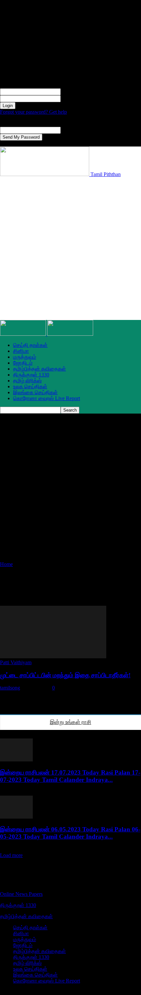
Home (6, 564)
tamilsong (10, 687)
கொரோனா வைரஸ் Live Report (46, 398)
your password (76, 98)
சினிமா (21, 351)
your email (72, 130)
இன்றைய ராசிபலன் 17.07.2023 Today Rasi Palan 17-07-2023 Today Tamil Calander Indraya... (70, 776)
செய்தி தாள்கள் (30, 345)
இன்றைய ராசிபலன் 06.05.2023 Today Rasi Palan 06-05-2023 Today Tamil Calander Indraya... (70, 833)
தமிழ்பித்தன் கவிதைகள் (39, 369)
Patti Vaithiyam (15, 662)
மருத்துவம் (24, 357)
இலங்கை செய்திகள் (35, 392)
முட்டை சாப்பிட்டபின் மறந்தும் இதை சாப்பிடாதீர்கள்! (65, 675)
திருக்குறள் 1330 (31, 374)
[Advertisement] (70, 248)
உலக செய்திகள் (30, 386)
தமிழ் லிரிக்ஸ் (27, 380)
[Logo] (23, 334)
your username (76, 91)
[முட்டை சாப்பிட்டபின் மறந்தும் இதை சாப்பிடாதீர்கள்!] (53, 656)
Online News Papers (21, 894)
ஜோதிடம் (22, 363)
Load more (11, 855)
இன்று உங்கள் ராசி (70, 722)
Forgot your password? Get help (33, 112)
